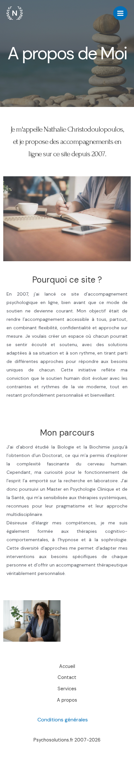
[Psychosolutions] (15, 13)
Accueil (67, 666)
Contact (67, 677)
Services (67, 689)
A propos (67, 700)
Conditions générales (62, 719)
